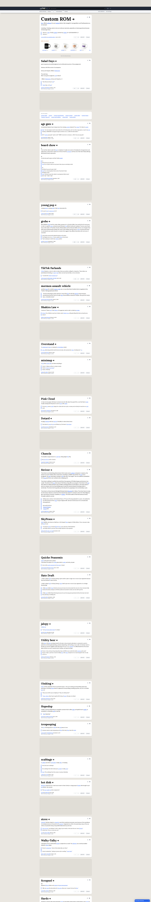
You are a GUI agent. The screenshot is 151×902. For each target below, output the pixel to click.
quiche (49, 565)
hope (44, 696)
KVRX (51, 299)
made (47, 888)
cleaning (79, 651)
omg (48, 32)
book (49, 526)
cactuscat (46, 241)
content (68, 127)
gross (66, 769)
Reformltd (48, 317)
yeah (68, 851)
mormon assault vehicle (45, 299)
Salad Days (43, 87)
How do (48, 368)
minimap (42, 372)
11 (81, 350)
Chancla (42, 462)
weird (54, 273)
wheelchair (48, 848)
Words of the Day (43, 11)
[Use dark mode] (110, 8)
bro (56, 275)
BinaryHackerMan (49, 178)
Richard (44, 313)
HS (62, 476)
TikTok (42, 271)
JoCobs (47, 774)
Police (42, 686)
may (81, 475)
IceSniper (47, 890)
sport (61, 583)
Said (57, 273)
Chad (52, 588)
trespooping (43, 733)
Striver (42, 511)
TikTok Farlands (44, 278)
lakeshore (48, 657)
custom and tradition (56, 117)
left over (47, 885)
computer (69, 151)
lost (56, 421)
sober (87, 402)
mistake (77, 310)
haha (70, 851)
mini (59, 289)
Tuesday (71, 646)
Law (51, 310)
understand (45, 347)
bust (42, 690)
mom (45, 459)
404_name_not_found (49, 531)
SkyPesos (42, 531)
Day (62, 295)
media (55, 562)
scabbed (43, 762)
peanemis (53, 565)
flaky (61, 762)
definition (74, 843)
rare (54, 711)
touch (61, 403)
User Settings (108, 11)
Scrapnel (42, 890)
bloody (57, 239)
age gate (42, 137)
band (61, 237)
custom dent (77, 115)
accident (60, 769)
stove (42, 832)
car (45, 627)
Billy (43, 130)
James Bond (49, 630)
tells (50, 363)
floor (77, 888)
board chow (43, 178)
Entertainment (59, 11)
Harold (45, 509)
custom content (68, 115)
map (43, 363)
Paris (60, 526)
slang (49, 224)
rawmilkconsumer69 (49, 716)
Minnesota (43, 785)
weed (65, 696)
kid (59, 456)
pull (46, 630)
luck (42, 787)
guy (47, 406)
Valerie (47, 845)
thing (68, 730)
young (50, 211)
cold (56, 75)
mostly (47, 363)
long (54, 421)
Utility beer (43, 657)
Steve (67, 652)
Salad (44, 85)
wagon (56, 289)
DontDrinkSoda (47, 698)
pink (87, 406)
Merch (88, 37)
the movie (59, 565)
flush (61, 730)
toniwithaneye (48, 410)
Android (58, 23)
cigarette (57, 822)
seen (73, 709)
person (46, 208)
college (73, 473)
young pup (43, 213)
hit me (47, 459)
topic (50, 347)
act (43, 727)
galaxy (65, 32)
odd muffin (48, 854)
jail (53, 82)
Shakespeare (57, 71)
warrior (76, 293)
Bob (43, 164)
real (89, 130)
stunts (53, 630)
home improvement (63, 885)
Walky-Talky (43, 854)
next (60, 727)
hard (44, 524)
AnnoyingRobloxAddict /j (51, 37)
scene (51, 226)
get (53, 424)
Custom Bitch (73, 117)
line (68, 293)
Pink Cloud (43, 410)
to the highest (60, 347)
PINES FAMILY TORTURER (52, 278)
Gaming (66, 11)
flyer (67, 522)
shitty (43, 627)
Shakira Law (43, 317)
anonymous (47, 427)
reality (65, 403)
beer (45, 643)
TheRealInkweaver (50, 733)
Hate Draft (43, 597)
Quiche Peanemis (44, 567)
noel (47, 828)
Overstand (43, 352)
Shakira (65, 313)
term (46, 289)
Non (42, 23)
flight (56, 526)
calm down (69, 424)
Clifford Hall (47, 792)
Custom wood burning (59, 115)
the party (60, 888)
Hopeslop (42, 716)
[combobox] (77, 8)
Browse (49, 11)
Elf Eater (47, 352)
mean (78, 229)
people (61, 158)
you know (52, 368)
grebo (42, 241)
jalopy (42, 632)
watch (87, 127)
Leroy (43, 350)
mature (78, 127)
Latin (57, 456)
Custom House (85, 115)
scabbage (43, 774)
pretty (52, 406)
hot (50, 790)
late (59, 208)
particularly (53, 762)
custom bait (65, 117)
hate (46, 588)
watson (45, 632)
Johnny (47, 696)
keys (57, 150)
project (55, 885)
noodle (47, 790)
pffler (47, 597)
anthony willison (47, 832)
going (50, 424)
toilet (54, 727)
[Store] (108, 8)
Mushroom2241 (51, 567)
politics (63, 494)
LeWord (46, 372)
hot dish (42, 792)
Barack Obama (47, 507)
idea (73, 350)
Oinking (42, 698)
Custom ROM (43, 37)
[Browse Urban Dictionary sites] (43, 8)
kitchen (80, 828)
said (51, 85)
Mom (43, 772)
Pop (66, 226)
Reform (56, 310)
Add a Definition (101, 11)
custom (55, 32)
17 (52, 237)
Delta (42, 522)
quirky (64, 562)
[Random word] (105, 8)
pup (53, 211)
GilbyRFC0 (48, 87)
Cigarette (43, 822)
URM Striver (47, 511)
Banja (46, 137)
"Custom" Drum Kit (45, 117)
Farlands (54, 275)
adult (53, 208)
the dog (47, 213)
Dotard (42, 427)
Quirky (42, 560)
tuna (45, 790)
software (49, 23)
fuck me (44, 828)
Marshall (70, 491)
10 (44, 714)
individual (47, 421)
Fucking (46, 135)
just (47, 211)
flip (68, 456)
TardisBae (47, 462)
